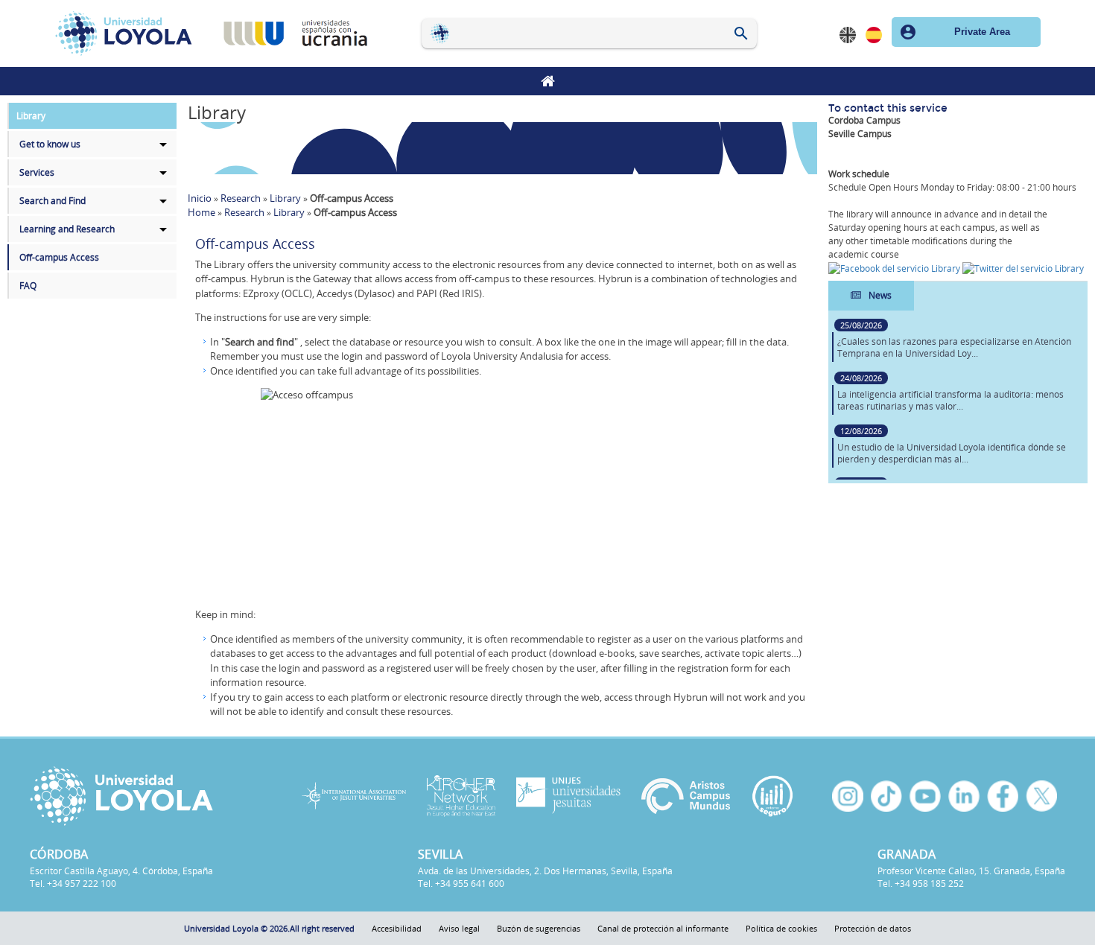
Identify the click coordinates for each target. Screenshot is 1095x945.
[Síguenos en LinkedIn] (964, 796)
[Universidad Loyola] (151, 796)
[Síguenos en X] (1041, 796)
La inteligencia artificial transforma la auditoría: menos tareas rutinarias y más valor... (950, 400)
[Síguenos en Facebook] (1002, 796)
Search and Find (52, 200)
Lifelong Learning (548, 81)
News (880, 295)
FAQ (27, 285)
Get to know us (49, 144)
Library (30, 115)
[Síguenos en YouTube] (925, 796)
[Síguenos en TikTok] (886, 796)
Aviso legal (459, 928)
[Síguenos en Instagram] (847, 796)
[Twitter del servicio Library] (1023, 267)
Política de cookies (781, 928)
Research (240, 198)
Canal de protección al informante (663, 928)
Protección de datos (872, 928)
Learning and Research (67, 229)
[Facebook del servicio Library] (895, 267)
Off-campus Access (59, 257)
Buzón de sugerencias (538, 928)
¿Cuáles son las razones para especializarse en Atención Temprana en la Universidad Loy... (954, 347)
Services (36, 172)
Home (201, 212)
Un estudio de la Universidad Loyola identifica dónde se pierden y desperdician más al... (951, 453)
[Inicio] (128, 33)
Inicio (200, 198)
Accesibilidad (397, 928)
